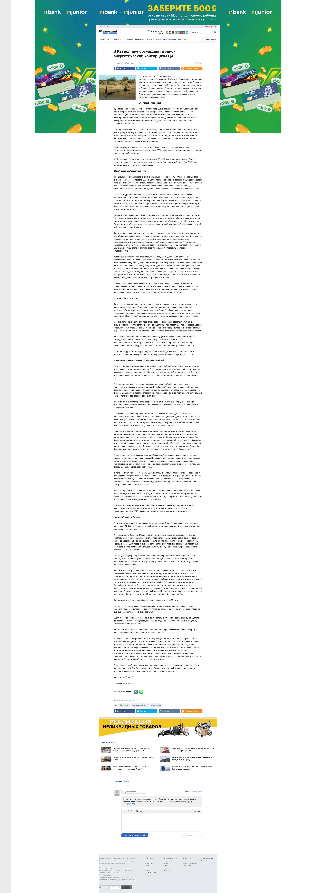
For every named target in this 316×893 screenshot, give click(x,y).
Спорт (158, 39)
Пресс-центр (205, 861)
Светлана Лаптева (138, 63)
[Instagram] (184, 32)
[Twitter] (179, 32)
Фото (165, 865)
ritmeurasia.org (129, 683)
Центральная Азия (140, 705)
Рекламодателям (210, 26)
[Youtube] (181, 32)
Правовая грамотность (190, 863)
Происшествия (169, 39)
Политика (117, 39)
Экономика (128, 39)
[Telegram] (187, 32)
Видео (166, 868)
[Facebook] (173, 32)
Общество (139, 39)
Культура (150, 39)
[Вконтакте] (170, 32)
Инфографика (168, 870)
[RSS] (167, 32)
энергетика (156, 705)
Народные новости (170, 858)
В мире (147, 875)
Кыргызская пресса (171, 861)
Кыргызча (104, 26)
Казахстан (124, 705)
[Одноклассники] (176, 32)
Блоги (166, 863)
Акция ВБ (182, 39)
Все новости (105, 39)
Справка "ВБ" (186, 865)
